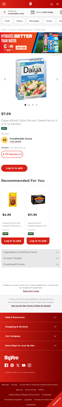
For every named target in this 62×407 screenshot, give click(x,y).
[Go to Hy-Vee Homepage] (31, 4)
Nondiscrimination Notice (44, 399)
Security (19, 390)
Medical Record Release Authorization (24, 395)
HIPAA (41, 390)
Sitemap (5, 385)
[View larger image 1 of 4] (31, 79)
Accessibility (31, 405)
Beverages (34, 21)
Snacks (12, 30)
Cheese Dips (39, 30)
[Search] (51, 4)
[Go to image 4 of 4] (36, 105)
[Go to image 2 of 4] (29, 105)
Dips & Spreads (25, 30)
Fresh (7, 21)
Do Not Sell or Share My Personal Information (39, 385)
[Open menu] (4, 4)
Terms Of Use (30, 390)
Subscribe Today (31, 291)
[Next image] (57, 79)
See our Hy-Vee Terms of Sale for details (31, 306)
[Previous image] (5, 79)
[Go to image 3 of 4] (33, 105)
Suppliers (28, 399)
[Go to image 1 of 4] (25, 105)
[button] (15, 142)
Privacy (14, 385)
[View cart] (57, 4)
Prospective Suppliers (13, 399)
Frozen (49, 21)
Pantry (20, 21)
